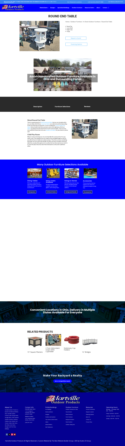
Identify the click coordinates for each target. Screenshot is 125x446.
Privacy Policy (89, 422)
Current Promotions (90, 409)
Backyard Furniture (70, 419)
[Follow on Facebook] (7, 434)
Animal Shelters (48, 424)
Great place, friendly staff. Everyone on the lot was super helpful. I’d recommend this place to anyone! (62, 260)
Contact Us (88, 419)
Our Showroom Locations (74, 2)
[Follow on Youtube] (15, 434)
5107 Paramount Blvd (30, 418)
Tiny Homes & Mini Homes (51, 419)
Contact (105, 7)
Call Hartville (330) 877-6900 (95, 2)
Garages (52, 7)
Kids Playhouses (49, 427)
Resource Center (89, 7)
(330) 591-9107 (28, 422)
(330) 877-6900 (28, 414)
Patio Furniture (69, 422)
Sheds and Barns (49, 412)
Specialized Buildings (63, 7)
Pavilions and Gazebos (50, 417)
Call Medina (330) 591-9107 (115, 1)
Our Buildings (48, 409)
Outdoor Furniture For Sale (72, 409)
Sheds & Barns (43, 7)
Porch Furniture (69, 417)
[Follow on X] (9, 434)
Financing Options (76, 44)
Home (67, 22)
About (98, 7)
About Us (88, 417)
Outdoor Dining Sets (70, 424)
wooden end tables (50, 130)
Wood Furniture (69, 414)
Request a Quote (76, 38)
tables (28, 128)
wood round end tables (46, 122)
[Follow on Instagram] (12, 434)
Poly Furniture (69, 412)
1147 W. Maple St (29, 411)
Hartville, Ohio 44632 (30, 412)
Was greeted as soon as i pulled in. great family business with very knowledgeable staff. (86, 261)
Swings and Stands (71, 192)
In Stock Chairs (51, 192)
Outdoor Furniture (77, 7)
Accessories (87, 192)
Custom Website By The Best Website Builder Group (55, 441)
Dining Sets (31, 192)
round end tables (45, 124)
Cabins (46, 422)
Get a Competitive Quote (62, 381)
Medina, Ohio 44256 (29, 420)
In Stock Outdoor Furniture (91, 22)
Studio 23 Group (85, 441)
